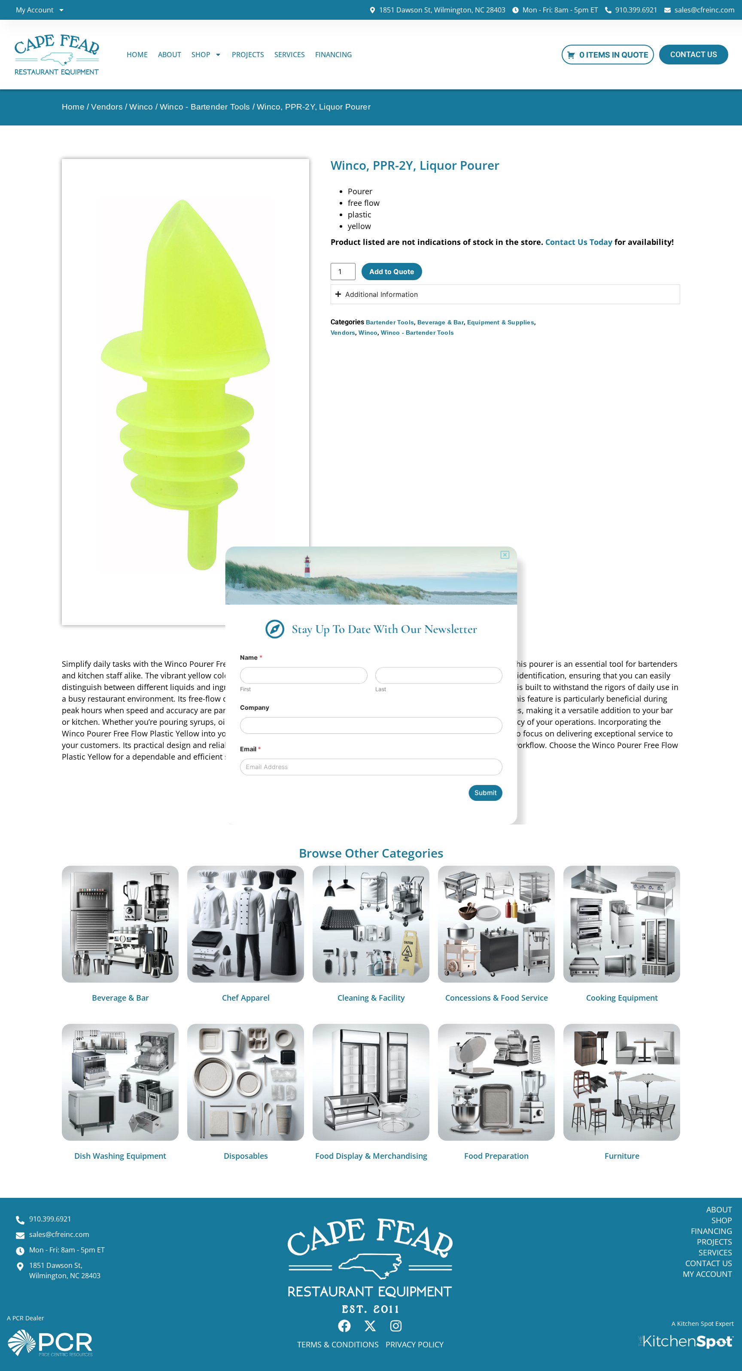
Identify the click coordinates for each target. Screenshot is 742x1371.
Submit (498, 804)
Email (237, 756)
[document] (371, 685)
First (231, 689)
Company (241, 710)
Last (381, 689)
